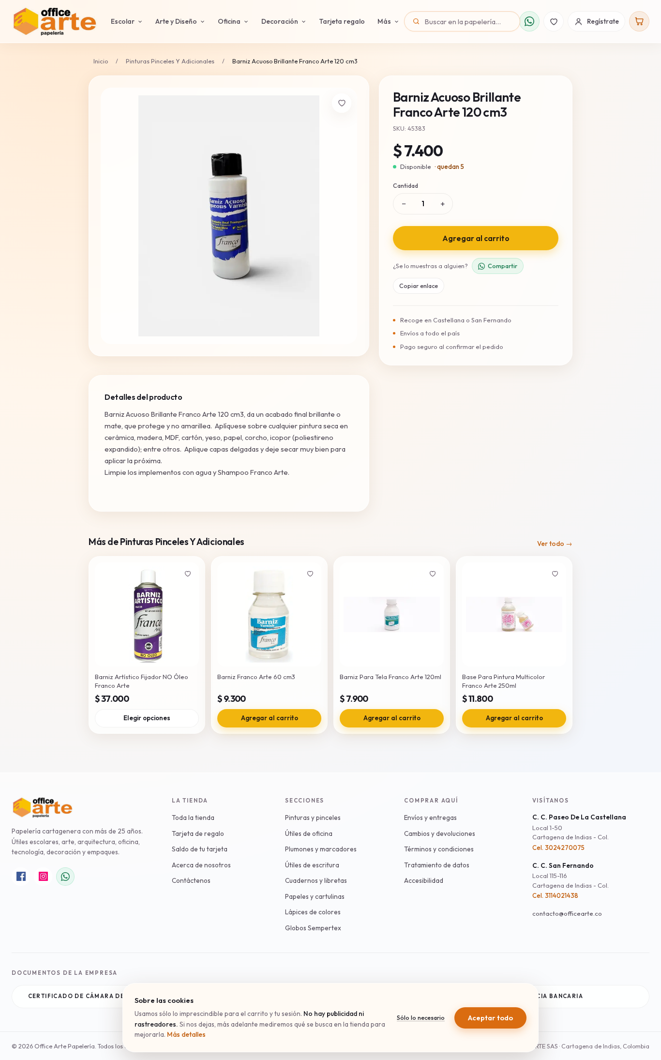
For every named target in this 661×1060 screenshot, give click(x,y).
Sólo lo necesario (421, 1017)
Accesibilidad (423, 880)
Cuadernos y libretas (316, 880)
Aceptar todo (490, 1017)
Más (384, 21)
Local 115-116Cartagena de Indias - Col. (570, 880)
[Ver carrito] (639, 21)
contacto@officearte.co (567, 913)
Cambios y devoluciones (439, 833)
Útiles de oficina (308, 833)
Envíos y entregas (430, 817)
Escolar (123, 21)
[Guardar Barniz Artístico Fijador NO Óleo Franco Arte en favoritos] (187, 573)
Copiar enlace (418, 285)
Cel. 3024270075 (558, 847)
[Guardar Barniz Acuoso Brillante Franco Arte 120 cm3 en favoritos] (341, 103)
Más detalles (186, 1034)
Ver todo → (554, 543)
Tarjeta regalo (342, 21)
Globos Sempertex (313, 928)
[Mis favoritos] (553, 21)
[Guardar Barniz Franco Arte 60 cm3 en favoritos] (310, 573)
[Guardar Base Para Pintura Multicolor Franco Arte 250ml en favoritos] (555, 573)
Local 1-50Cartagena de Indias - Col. (570, 832)
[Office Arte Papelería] (54, 21)
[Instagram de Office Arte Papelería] (43, 876)
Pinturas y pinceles (313, 817)
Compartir (502, 266)
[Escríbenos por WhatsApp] (529, 21)
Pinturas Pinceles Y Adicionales (170, 61)
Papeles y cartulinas (315, 896)
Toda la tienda (193, 817)
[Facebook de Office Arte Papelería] (21, 876)
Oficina (229, 21)
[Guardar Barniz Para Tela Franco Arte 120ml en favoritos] (432, 573)
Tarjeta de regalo (198, 833)
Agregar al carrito (476, 238)
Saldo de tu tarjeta (199, 849)
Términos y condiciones (439, 849)
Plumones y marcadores (321, 849)
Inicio (100, 61)
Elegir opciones (146, 718)
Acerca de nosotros (201, 865)
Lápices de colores (313, 912)
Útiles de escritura (312, 865)
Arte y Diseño (176, 21)
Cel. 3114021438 (555, 895)
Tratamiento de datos (436, 865)
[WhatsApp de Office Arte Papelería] (65, 876)
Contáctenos (191, 880)
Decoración (279, 21)
